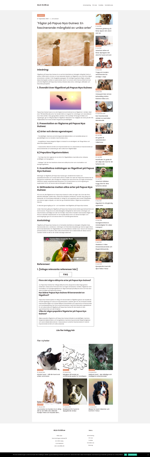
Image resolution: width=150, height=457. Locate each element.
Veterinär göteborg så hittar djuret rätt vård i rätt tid (103, 31)
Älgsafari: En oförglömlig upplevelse (104, 204)
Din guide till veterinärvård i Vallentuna (101, 140)
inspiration (98, 24)
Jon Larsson (55, 18)
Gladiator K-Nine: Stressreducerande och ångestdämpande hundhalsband (104, 247)
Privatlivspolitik (132, 454)
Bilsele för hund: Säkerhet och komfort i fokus (99, 410)
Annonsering (87, 5)
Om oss (94, 5)
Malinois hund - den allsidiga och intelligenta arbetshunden (100, 375)
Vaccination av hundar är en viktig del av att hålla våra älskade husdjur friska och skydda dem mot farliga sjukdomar (49, 410)
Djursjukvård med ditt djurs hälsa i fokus (103, 267)
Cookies (100, 5)
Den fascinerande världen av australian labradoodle (103, 118)
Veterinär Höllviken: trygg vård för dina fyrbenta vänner (102, 183)
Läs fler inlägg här (65, 330)
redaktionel (41, 15)
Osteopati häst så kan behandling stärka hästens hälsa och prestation (103, 96)
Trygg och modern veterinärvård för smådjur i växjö (102, 74)
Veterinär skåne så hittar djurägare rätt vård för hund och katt (103, 52)
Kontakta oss (109, 5)
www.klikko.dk (60, 446)
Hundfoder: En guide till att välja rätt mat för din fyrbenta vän (104, 162)
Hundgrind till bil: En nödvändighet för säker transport (104, 225)
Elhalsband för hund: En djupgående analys (71, 410)
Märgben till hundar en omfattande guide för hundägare (74, 375)
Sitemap (90, 445)
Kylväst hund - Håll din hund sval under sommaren (48, 375)
